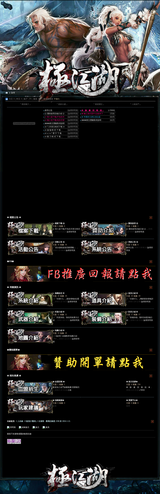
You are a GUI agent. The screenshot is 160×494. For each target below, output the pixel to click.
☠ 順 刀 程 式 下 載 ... (53, 136)
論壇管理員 (71, 232)
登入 (132, 1)
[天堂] (80, 43)
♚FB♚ (10, 261)
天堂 (6, 92)
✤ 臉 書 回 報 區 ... (92, 110)
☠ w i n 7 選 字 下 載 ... (53, 133)
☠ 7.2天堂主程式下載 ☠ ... (55, 127)
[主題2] (80, 169)
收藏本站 (18, 1)
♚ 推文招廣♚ (132, 382)
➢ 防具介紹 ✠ (132, 312)
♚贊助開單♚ (13, 350)
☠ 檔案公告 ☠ (14, 217)
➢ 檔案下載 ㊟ (59, 223)
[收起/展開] (150, 217)
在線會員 (11, 421)
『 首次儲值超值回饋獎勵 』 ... (65, 247)
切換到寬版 (29, 1)
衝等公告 (48, 110)
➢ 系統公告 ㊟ (132, 242)
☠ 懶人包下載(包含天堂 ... (55, 120)
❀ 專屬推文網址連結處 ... (91, 117)
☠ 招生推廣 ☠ (14, 375)
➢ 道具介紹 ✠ (132, 293)
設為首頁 (8, 1)
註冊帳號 (140, 1)
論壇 (13, 93)
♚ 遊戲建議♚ (58, 400)
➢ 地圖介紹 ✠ (58, 330)
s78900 (142, 390)
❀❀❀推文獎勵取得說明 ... (55, 123)
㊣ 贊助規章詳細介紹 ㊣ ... (55, 114)
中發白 (57, 99)
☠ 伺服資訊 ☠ (14, 287)
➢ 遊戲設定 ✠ (58, 293)
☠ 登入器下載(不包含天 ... (55, 117)
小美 (69, 390)
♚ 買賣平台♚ (132, 400)
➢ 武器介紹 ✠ (58, 312)
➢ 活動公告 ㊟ (59, 242)
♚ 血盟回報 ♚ (59, 382)
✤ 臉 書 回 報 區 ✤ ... (139, 387)
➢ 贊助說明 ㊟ (132, 223)
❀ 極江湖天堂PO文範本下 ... (93, 114)
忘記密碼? (151, 1)
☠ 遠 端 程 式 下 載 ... (53, 130)
